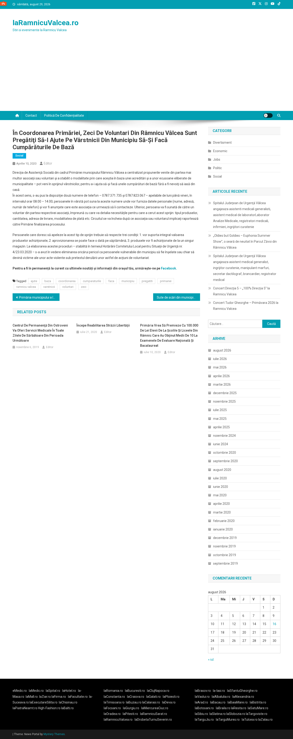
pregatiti (147, 281)
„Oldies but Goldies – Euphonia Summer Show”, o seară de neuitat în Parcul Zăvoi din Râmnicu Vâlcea (245, 241)
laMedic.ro (36, 690)
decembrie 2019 (225, 538)
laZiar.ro (45, 696)
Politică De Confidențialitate (64, 115)
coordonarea (67, 281)
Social (19, 155)
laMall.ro (32, 696)
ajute (34, 281)
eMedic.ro (20, 690)
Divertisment (222, 142)
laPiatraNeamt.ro (25, 708)
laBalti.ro (67, 708)
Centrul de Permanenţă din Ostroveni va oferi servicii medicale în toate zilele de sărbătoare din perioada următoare (40, 333)
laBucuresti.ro (135, 690)
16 (274, 624)
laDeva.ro (169, 702)
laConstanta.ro (114, 696)
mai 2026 (220, 367)
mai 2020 (220, 495)
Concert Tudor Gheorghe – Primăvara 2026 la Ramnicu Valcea (245, 305)
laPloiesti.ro (171, 696)
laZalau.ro (265, 719)
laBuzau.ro (134, 702)
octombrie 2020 (224, 452)
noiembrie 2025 (224, 401)
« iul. (211, 659)
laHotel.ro (69, 690)
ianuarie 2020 (223, 529)
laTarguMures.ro (228, 719)
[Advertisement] (146, 76)
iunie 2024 (220, 444)
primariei (165, 281)
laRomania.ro (113, 690)
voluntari (67, 286)
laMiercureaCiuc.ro (154, 708)
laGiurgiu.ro (132, 708)
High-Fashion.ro (49, 708)
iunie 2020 (220, 487)
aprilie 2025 (221, 427)
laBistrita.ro (258, 702)
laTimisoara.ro (114, 702)
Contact (31, 115)
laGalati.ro (153, 696)
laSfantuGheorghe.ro (242, 690)
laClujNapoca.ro (158, 690)
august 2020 (222, 470)
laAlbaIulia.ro (221, 696)
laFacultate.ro (78, 696)
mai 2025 (220, 418)
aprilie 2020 (221, 503)
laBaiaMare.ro (238, 702)
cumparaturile (92, 281)
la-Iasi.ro (219, 690)
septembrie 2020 (225, 461)
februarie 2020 (224, 521)
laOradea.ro (112, 714)
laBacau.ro (217, 702)
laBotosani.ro (204, 708)
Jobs (216, 159)
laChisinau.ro (68, 702)
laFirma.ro (59, 696)
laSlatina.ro (217, 714)
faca (111, 281)
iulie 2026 (220, 359)
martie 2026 (222, 384)
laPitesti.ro (130, 714)
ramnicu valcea (26, 286)
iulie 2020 (220, 478)
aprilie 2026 (221, 376)
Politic (217, 168)
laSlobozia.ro (235, 714)
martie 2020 (222, 512)
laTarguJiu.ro (205, 719)
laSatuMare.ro (258, 708)
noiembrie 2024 (224, 435)
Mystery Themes (54, 734)
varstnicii (49, 286)
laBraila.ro (223, 708)
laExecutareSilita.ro (43, 702)
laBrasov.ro (203, 690)
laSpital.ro (53, 690)
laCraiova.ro (135, 696)
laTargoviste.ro (256, 714)
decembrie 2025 (225, 393)
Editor (48, 163)
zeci (83, 286)
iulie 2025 (220, 410)
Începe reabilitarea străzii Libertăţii (103, 325)
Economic (220, 151)
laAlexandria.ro (243, 696)
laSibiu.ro (201, 714)
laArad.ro (201, 702)
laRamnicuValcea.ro (46, 22)
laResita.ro (238, 708)
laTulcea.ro (250, 719)
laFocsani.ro (112, 708)
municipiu (128, 281)
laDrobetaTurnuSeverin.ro (153, 719)
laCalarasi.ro (151, 702)
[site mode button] (268, 115)
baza (47, 281)
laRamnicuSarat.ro (153, 714)
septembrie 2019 (225, 563)
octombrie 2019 (224, 555)
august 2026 (222, 350)
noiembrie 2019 (224, 546)
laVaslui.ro (203, 696)
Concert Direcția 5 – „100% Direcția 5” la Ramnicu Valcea (241, 291)
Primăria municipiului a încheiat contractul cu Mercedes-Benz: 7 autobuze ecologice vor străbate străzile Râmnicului (39, 297)
